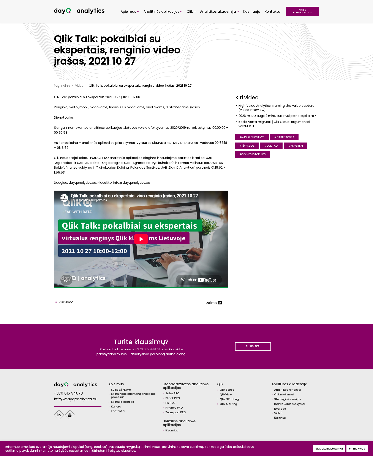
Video (79, 85)
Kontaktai (273, 11)
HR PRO (170, 403)
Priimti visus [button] (357, 449)
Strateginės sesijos (287, 399)
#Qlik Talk (271, 145)
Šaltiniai (280, 418)
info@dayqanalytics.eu (75, 399)
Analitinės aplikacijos (163, 11)
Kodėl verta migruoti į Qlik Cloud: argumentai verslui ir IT (274, 123)
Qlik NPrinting (229, 399)
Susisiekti (253, 346)
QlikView (226, 394)
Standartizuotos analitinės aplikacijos (186, 386)
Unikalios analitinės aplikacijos (179, 423)
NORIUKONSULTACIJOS (302, 11)
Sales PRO (172, 393)
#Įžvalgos (247, 145)
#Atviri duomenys (252, 137)
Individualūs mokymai (289, 404)
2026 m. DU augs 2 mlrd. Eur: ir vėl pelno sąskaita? (277, 115)
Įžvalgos (280, 409)
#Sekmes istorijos (253, 154)
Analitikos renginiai (287, 390)
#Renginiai (295, 145)
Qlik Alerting (228, 404)
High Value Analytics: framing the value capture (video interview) (277, 107)
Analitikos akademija (219, 11)
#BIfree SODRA (284, 137)
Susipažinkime (121, 390)
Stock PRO (172, 398)
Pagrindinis (62, 85)
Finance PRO (174, 407)
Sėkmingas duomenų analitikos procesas (133, 395)
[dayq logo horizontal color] (79, 12)
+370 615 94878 (147, 349)
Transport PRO (175, 412)
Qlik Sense (227, 390)
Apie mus (130, 11)
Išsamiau (171, 430)
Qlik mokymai (284, 394)
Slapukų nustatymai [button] (329, 449)
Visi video (63, 302)
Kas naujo (251, 11)
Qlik (191, 11)
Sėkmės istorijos (122, 402)
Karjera (116, 406)
